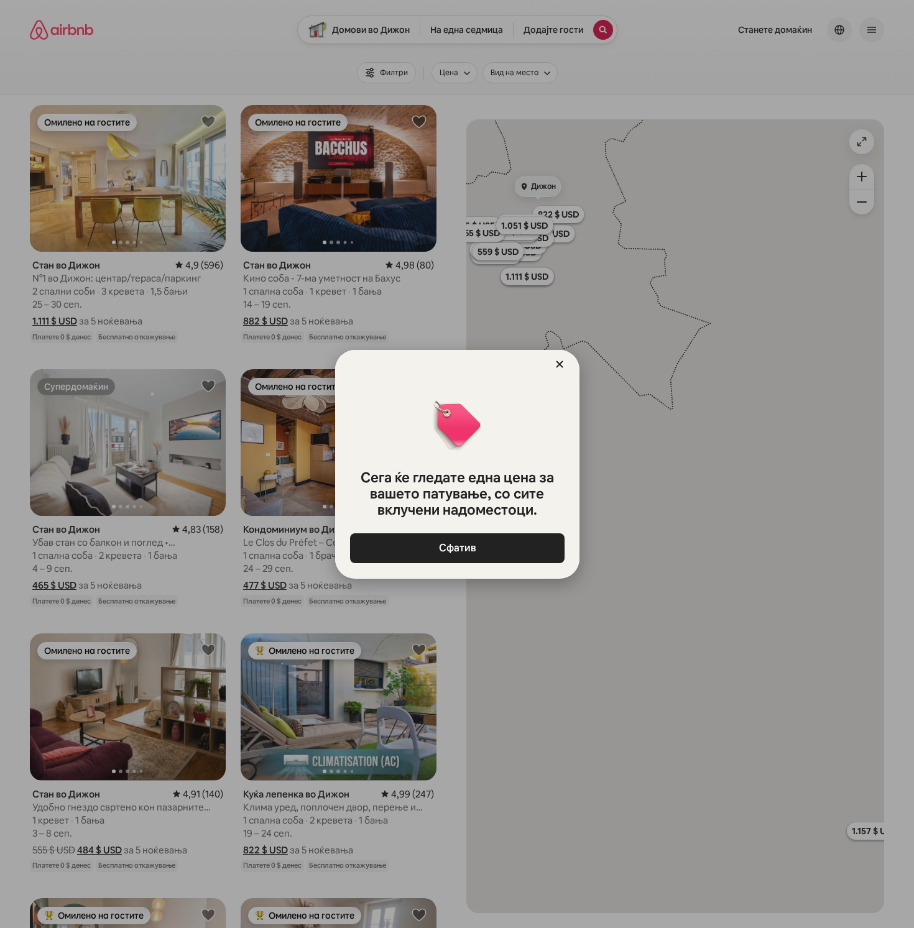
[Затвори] (560, 364)
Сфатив (457, 547)
